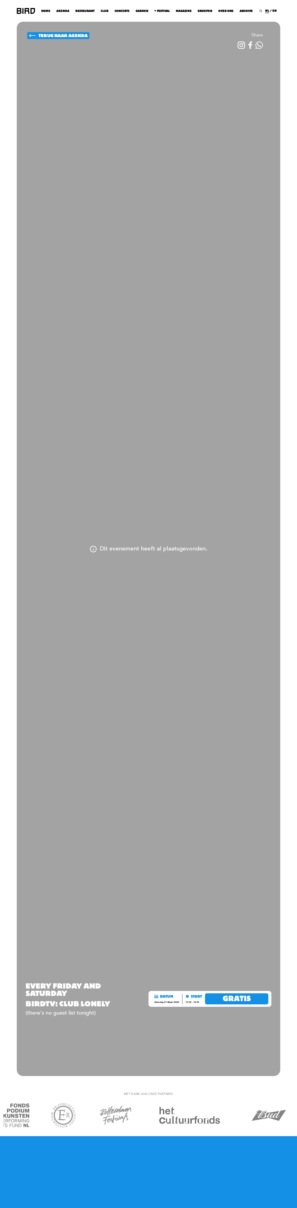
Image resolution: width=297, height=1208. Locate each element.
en (274, 10)
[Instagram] (241, 45)
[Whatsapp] (259, 45)
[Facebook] (250, 45)
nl (267, 10)
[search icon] (261, 11)
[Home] (26, 11)
